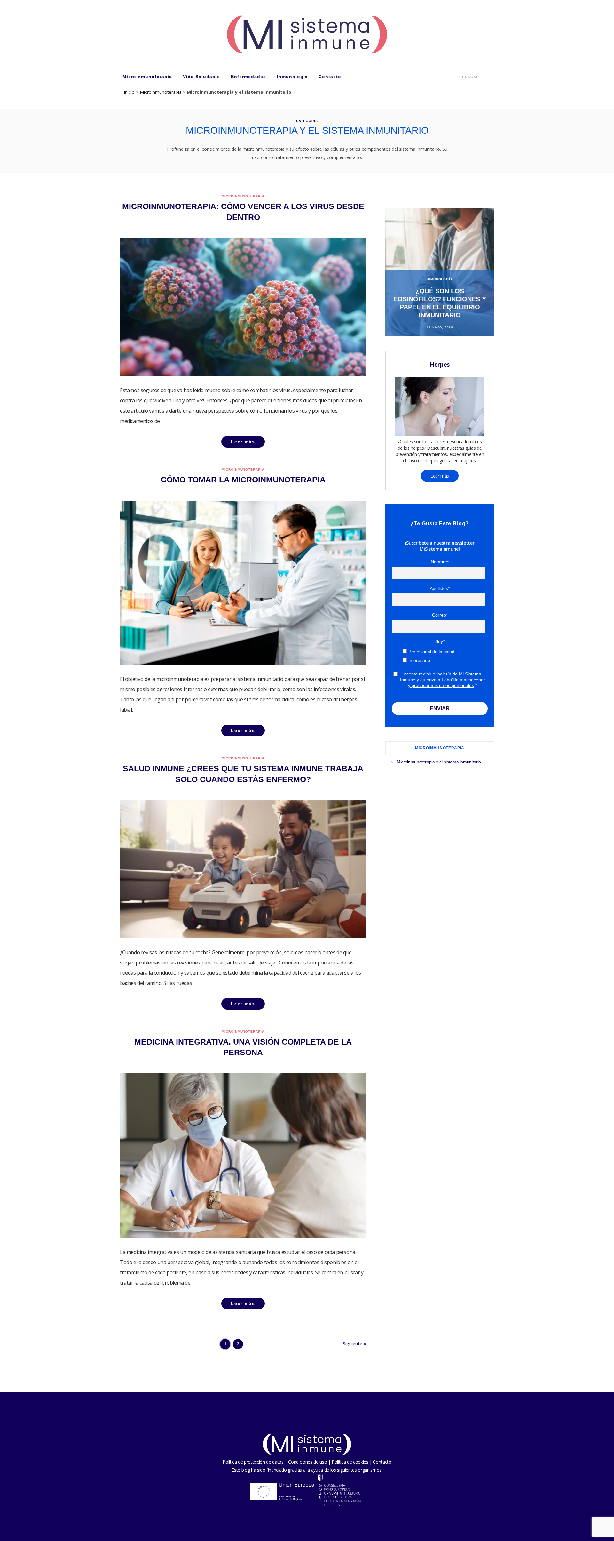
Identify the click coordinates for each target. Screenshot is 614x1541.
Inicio (129, 92)
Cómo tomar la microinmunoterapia (243, 479)
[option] (439, 272)
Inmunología (292, 76)
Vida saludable (201, 76)
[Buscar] (458, 76)
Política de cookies (350, 1462)
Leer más (439, 476)
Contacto (330, 76)
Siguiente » (354, 1344)
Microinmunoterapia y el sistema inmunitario (439, 761)
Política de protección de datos (253, 1462)
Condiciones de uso (307, 1462)
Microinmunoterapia (147, 76)
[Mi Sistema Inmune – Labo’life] (307, 34)
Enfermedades (248, 76)
